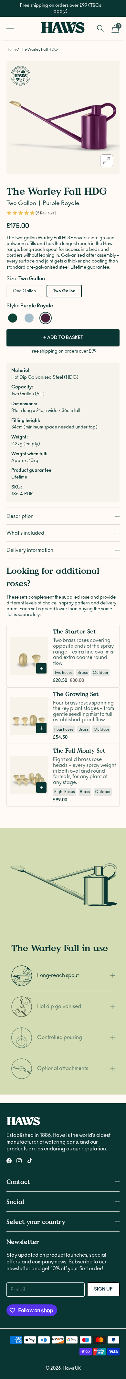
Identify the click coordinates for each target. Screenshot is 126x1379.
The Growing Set (76, 694)
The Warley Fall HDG (39, 49)
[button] (63, 213)
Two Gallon (64, 291)
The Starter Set (74, 631)
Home (11, 49)
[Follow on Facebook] (9, 1161)
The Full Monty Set (79, 750)
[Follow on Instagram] (19, 1161)
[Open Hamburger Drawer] (10, 28)
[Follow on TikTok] (29, 1161)
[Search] (101, 28)
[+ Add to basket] (41, 668)
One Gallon (24, 291)
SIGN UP (103, 1289)
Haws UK (72, 1368)
